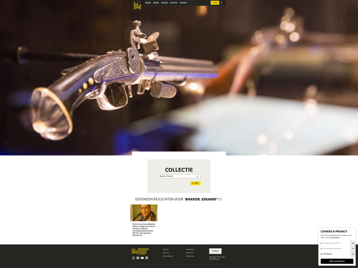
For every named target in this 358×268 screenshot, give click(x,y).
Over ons (166, 252)
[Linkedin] (146, 257)
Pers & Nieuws (168, 256)
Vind (196, 183)
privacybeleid (334, 237)
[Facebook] (137, 257)
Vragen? (165, 249)
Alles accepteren (337, 261)
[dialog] (337, 247)
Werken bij (189, 252)
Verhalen (183, 3)
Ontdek (156, 3)
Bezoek (148, 3)
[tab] (353, 243)
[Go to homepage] (143, 252)
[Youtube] (142, 257)
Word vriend (190, 256)
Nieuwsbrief (190, 249)
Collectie (173, 3)
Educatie (164, 3)
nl (222, 3)
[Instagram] (133, 257)
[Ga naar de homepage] (137, 5)
